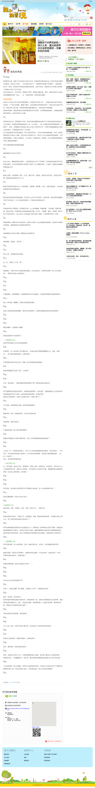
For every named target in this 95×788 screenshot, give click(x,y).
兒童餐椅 (88, 45)
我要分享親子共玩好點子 (50, 754)
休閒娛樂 (73, 90)
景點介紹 (41, 61)
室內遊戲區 (71, 48)
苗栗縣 (68, 182)
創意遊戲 (34, 24)
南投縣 (68, 244)
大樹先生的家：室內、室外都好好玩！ (78, 256)
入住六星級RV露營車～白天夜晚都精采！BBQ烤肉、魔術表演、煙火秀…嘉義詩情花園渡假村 (78, 225)
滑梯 (69, 50)
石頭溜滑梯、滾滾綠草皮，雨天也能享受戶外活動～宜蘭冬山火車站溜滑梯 (78, 109)
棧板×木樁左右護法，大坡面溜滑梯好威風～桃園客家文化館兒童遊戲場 (78, 146)
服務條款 (6, 760)
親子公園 (75, 20)
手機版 (90, 1)
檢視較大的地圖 (35, 727)
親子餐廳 (73, 71)
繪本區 (74, 50)
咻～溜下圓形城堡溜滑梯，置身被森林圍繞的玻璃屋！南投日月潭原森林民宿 (78, 241)
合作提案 (26, 754)
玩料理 (41, 24)
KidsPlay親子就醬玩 (16, 13)
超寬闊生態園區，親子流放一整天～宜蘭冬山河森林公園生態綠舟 (78, 87)
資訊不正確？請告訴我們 (54, 741)
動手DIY (10, 24)
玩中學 (85, 20)
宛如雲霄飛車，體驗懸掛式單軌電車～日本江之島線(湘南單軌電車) (78, 195)
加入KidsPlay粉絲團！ (8, 1)
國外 (67, 190)
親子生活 (49, 24)
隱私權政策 (7, 763)
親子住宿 (41, 40)
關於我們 (6, 754)
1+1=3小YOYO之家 (14, 682)
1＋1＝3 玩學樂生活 (79, 121)
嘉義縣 (68, 229)
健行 (79, 20)
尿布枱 (89, 48)
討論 (48, 61)
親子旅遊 (70, 20)
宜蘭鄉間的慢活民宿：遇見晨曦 (76, 102)
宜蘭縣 (68, 71)
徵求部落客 (47, 757)
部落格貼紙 (47, 760)
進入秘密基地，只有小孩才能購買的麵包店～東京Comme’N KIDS (78, 210)
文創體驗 (73, 156)
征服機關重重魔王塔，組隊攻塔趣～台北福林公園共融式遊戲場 (78, 161)
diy (82, 20)
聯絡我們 (26, 760)
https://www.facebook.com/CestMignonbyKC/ (18, 709)
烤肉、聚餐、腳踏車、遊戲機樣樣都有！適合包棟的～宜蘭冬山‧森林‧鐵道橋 (78, 80)
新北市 (68, 237)
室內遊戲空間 (74, 141)
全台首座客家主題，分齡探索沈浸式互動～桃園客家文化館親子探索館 (78, 138)
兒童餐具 (81, 45)
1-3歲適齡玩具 (72, 45)
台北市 (68, 133)
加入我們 (6, 757)
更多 (73, 126)
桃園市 (68, 141)
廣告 (25, 757)
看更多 (90, 167)
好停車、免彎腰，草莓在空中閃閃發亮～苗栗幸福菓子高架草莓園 (78, 179)
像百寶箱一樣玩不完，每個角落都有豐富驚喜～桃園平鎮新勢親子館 (78, 202)
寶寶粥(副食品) (80, 48)
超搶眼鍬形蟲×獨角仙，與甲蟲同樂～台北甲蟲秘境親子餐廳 (78, 130)
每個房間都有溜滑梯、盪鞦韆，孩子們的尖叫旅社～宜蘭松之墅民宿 (78, 249)
